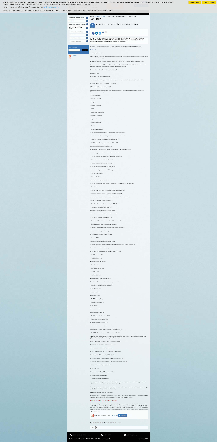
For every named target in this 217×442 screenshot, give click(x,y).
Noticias (103, 16)
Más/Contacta (97, 16)
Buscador (108, 438)
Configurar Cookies (209, 2)
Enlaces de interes (74, 34)
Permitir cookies (194, 2)
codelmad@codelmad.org (132, 435)
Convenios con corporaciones (76, 31)
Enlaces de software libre (76, 41)
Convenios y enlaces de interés (76, 28)
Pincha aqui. (93, 49)
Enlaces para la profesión (76, 38)
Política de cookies (50, 7)
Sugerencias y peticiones (76, 17)
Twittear (100, 33)
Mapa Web (71, 438)
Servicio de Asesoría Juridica (77, 24)
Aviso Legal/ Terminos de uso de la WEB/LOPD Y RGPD (85, 438)
